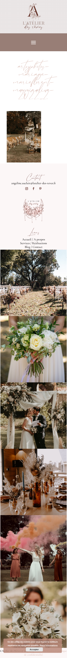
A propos (39, 239)
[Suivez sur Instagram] (26, 188)
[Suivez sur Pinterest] (40, 188)
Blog (27, 247)
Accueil (26, 239)
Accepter (34, 649)
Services (25, 243)
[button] (24, 136)
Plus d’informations (49, 645)
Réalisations (39, 243)
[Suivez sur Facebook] (33, 188)
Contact (37, 247)
